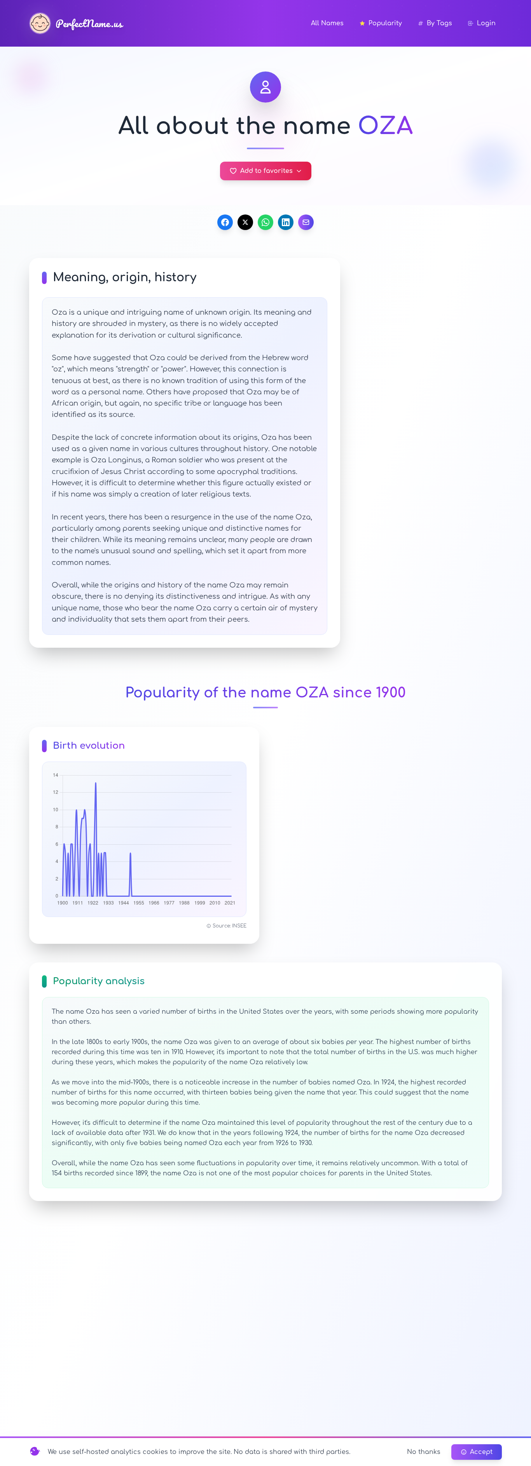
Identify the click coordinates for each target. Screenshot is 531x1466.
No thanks (423, 1452)
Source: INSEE (229, 926)
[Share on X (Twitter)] (245, 222)
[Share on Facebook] (225, 222)
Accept (481, 1452)
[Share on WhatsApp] (265, 222)
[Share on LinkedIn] (285, 222)
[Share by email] (306, 222)
